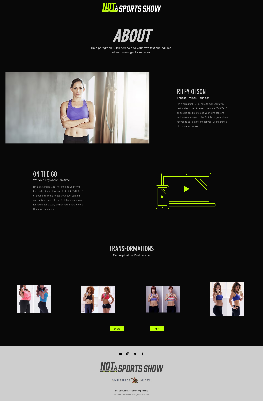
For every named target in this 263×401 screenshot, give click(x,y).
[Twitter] (135, 354)
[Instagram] (128, 354)
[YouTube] (120, 354)
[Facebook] (143, 354)
